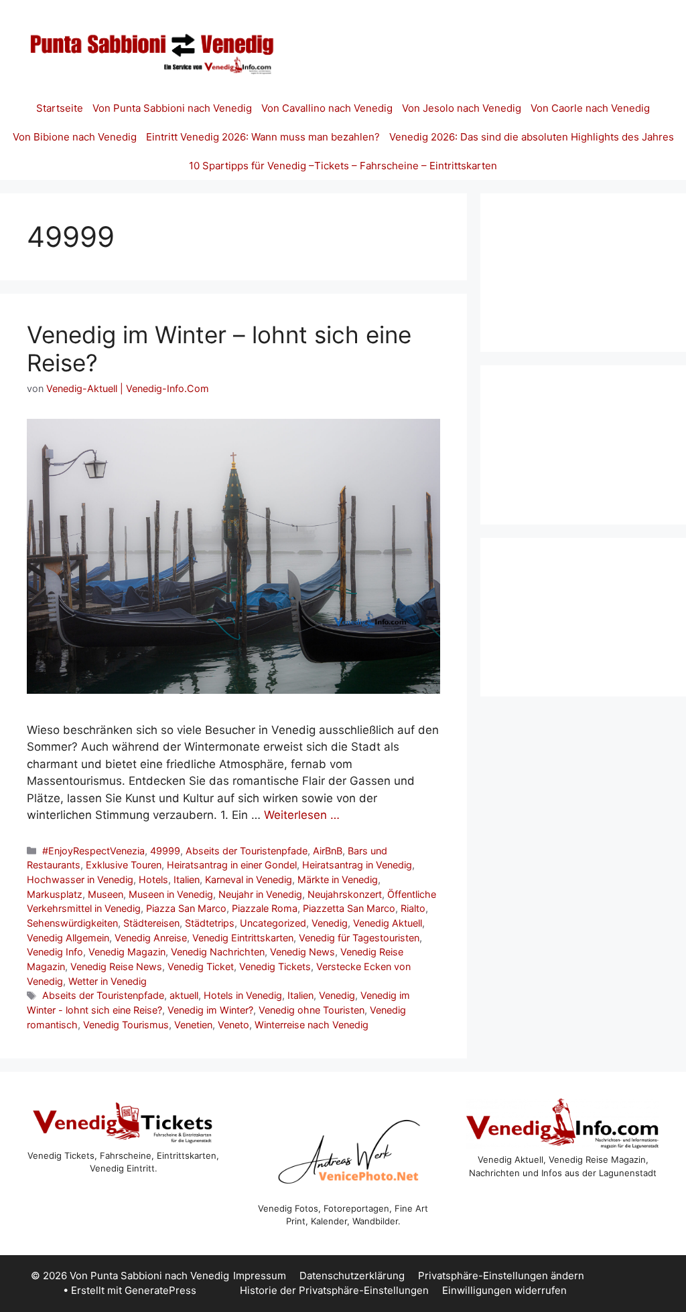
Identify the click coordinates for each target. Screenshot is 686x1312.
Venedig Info (55, 951)
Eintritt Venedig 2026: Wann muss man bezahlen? (263, 136)
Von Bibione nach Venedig (75, 136)
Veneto (233, 1024)
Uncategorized (273, 923)
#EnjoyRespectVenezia (93, 850)
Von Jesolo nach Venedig (461, 108)
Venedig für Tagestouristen (359, 937)
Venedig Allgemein (68, 937)
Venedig (330, 923)
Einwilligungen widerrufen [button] (504, 1290)
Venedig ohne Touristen (311, 1010)
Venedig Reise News (116, 966)
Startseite (59, 108)
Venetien (193, 1024)
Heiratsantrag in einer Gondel (232, 864)
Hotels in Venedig (243, 995)
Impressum (259, 1275)
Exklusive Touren (123, 864)
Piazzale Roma (264, 908)
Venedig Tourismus (126, 1024)
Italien (187, 879)
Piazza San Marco (186, 908)
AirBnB (327, 850)
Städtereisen (151, 923)
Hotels (153, 879)
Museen (105, 894)
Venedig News (302, 951)
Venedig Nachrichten (218, 951)
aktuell (183, 995)
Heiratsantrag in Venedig (357, 864)
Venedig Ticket (200, 966)
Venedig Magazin (126, 951)
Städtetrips (209, 923)
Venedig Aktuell (387, 923)
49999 (165, 850)
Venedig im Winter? (210, 1010)
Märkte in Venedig (337, 879)
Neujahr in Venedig (260, 894)
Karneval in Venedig (248, 879)
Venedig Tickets (275, 966)
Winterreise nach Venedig (311, 1024)
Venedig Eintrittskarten (242, 937)
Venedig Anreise (151, 937)
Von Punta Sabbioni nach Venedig (172, 108)
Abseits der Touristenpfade (246, 850)
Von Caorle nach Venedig (590, 108)
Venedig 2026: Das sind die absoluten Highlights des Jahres (531, 136)
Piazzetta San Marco (349, 908)
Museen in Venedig (171, 894)
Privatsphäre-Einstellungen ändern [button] (501, 1275)
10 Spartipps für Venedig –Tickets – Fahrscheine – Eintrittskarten (343, 165)
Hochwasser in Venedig (80, 879)
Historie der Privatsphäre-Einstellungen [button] (334, 1290)
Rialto (413, 908)
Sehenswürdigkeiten (72, 923)
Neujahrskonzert (344, 894)
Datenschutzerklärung (352, 1275)
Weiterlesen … (302, 815)
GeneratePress (160, 1290)
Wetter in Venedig (107, 981)
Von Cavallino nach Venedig (327, 108)
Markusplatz (54, 894)
